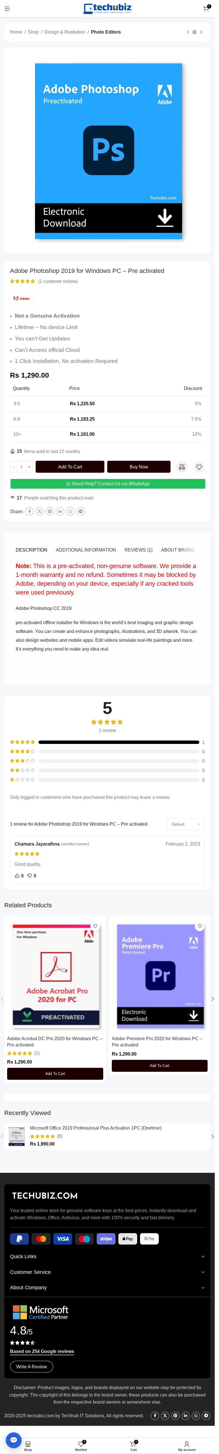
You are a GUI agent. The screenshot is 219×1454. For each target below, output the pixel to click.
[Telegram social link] (80, 511)
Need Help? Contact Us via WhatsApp (111, 483)
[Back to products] (194, 32)
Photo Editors (106, 32)
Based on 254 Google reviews (42, 1351)
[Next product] (201, 32)
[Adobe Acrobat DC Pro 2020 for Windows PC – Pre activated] (55, 975)
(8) (59, 1136)
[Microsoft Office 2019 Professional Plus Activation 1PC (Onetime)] (16, 1136)
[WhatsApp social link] (70, 511)
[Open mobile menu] (7, 8)
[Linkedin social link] (60, 511)
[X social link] (39, 511)
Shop (33, 32)
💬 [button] (13, 1440)
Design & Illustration (64, 32)
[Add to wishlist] (199, 467)
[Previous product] (187, 32)
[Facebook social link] (29, 511)
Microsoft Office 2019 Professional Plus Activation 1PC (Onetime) (95, 1128)
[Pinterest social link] (50, 511)
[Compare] (182, 467)
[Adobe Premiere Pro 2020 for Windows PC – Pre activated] (160, 975)
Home (16, 32)
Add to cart (70, 466)
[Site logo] (107, 8)
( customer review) (58, 281)
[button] (55, 1074)
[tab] (31, 550)
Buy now (139, 466)
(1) (37, 1053)
